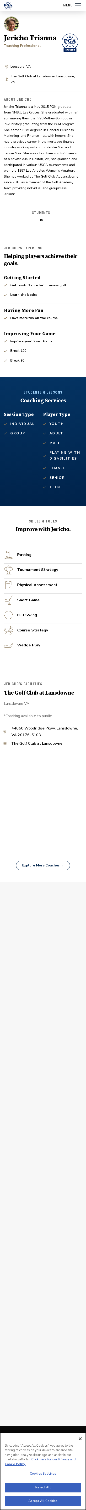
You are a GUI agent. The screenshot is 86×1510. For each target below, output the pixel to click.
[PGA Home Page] (8, 5)
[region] (43, 1471)
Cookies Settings (43, 1474)
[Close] (80, 1439)
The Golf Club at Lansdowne (36, 744)
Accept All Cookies (42, 1501)
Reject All (42, 1487)
